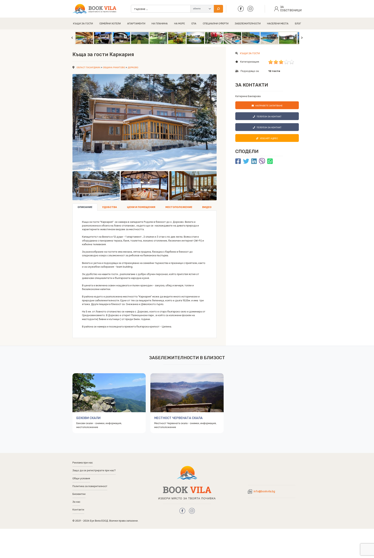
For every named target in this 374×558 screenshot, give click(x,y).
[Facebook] (238, 161)
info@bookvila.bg (264, 491)
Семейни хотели (110, 23)
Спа (193, 23)
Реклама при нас (82, 462)
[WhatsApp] (270, 161)
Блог (298, 23)
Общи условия (81, 478)
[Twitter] (246, 161)
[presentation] (78, 123)
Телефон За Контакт (269, 116)
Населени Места (277, 23)
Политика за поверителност (89, 486)
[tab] (84, 207)
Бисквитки (79, 494)
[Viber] (262, 161)
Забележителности (248, 23)
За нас (76, 501)
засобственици (291, 8)
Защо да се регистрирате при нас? (94, 470)
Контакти (78, 509)
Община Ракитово (114, 67)
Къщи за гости (83, 23)
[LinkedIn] (254, 161)
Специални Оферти (215, 23)
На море (179, 23)
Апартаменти (136, 23)
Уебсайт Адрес (269, 138)
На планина (160, 23)
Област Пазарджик (88, 67)
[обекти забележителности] (202, 9)
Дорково (133, 67)
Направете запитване (269, 105)
